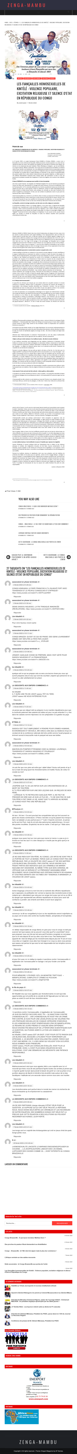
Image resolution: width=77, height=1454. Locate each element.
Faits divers (36, 78)
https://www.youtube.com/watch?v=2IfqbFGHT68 (30, 979)
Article (20, 78)
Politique (45, 78)
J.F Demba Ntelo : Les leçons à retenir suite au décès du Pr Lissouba (35, 1307)
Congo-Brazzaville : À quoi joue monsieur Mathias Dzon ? (38, 506)
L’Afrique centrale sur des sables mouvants (33, 533)
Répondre (17, 596)
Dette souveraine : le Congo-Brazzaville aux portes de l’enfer (39, 542)
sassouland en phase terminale (24, 582)
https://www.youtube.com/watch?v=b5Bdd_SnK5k (30, 753)
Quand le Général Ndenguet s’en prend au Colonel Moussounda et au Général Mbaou (41, 1293)
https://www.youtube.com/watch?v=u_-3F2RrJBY (30, 641)
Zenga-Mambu (27, 5)
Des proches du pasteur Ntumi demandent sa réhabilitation (39, 515)
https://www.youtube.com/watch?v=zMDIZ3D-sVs (30, 659)
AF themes (59, 1451)
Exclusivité (27, 78)
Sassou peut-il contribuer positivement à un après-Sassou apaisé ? (24, 557)
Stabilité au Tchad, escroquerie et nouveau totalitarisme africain (33, 1286)
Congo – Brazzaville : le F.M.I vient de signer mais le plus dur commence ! (43, 524)
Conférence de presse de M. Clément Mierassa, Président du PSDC (35, 1321)
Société (52, 78)
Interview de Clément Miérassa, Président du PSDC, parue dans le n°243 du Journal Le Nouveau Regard (40, 1315)
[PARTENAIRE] (38, 1385)
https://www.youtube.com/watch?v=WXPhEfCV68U (45, 609)
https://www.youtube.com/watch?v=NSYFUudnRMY (31, 592)
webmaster (23, 103)
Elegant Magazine (47, 1451)
